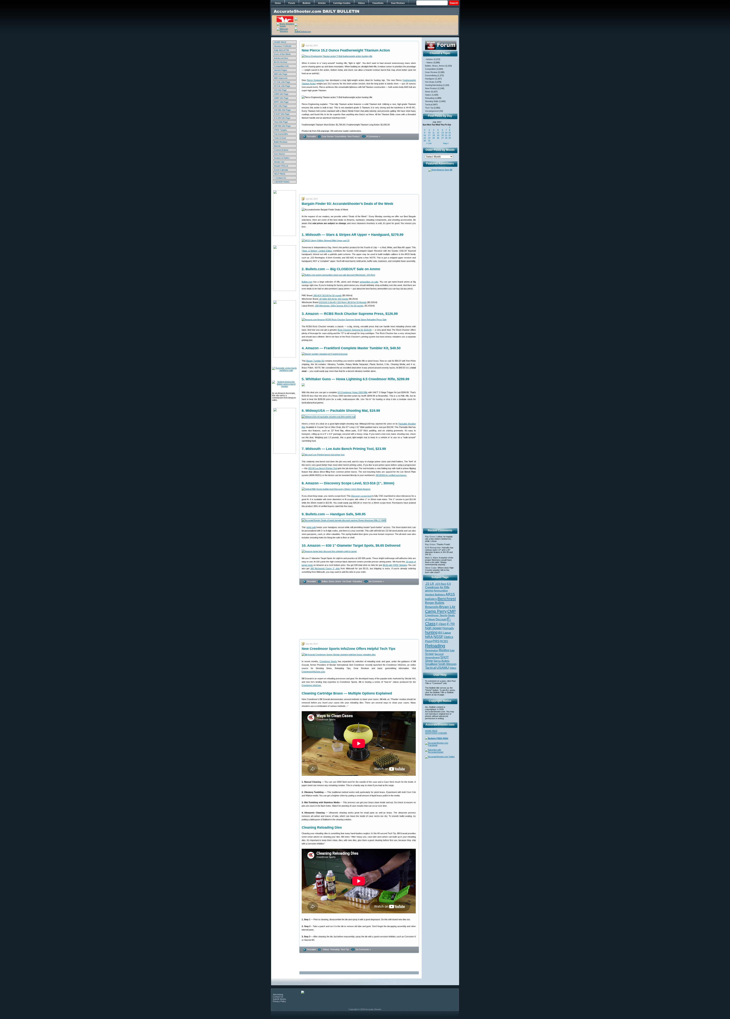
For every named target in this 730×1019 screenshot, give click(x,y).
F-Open (441, 624)
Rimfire (444, 650)
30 (425, 140)
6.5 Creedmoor (438, 585)
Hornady (448, 628)
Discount (441, 619)
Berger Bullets (434, 602)
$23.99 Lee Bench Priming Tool (322, 468)
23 (425, 138)
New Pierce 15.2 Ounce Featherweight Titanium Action (346, 50)
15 (449, 132)
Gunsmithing (340, 136)
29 (449, 138)
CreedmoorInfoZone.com (313, 672)
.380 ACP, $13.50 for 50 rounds (327, 295)
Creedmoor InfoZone (311, 685)
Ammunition (441, 590)
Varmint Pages (280, 70)
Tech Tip (345, 949)
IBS (440, 632)
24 (429, 138)
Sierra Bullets (441, 660)
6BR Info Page (280, 74)
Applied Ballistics (435, 594)
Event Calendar (281, 170)
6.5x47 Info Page (282, 114)
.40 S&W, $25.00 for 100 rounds (333, 299)
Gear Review (328, 136)
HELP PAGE (279, 174)
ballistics (431, 599)
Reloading (357, 581)
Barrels (277, 146)
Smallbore (431, 664)
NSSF (438, 637)
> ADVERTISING (282, 182)
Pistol (428, 641)
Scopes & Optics (282, 158)
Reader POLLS (281, 166)
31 (429, 140)
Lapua (447, 632)
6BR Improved (280, 78)
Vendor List (279, 162)
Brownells (432, 607)
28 (446, 138)
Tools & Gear (280, 138)
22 (449, 135)
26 (438, 138)
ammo (429, 590)
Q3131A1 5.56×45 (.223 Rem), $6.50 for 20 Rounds (343, 302)
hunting (431, 632)
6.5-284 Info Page (282, 118)
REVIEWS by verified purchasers (391, 475)
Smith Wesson (447, 664)
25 (433, 138)
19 (438, 135)
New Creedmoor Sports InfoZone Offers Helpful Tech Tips (348, 649)
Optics (428, 95)
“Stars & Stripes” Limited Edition (317, 251)
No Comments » (376, 581)
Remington (431, 650)
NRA (429, 637)
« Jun (429, 143)
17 (429, 135)
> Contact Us (280, 178)
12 (438, 132)
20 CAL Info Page (282, 86)
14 (446, 132)
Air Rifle (444, 587)
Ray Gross (430, 536)
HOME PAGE (280, 42)
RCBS (444, 641)
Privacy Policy (279, 1001)
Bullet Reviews (280, 142)
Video (452, 668)
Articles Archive (281, 58)
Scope (429, 654)
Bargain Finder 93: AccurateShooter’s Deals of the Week (347, 204)
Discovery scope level (361, 496)
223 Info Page (280, 90)
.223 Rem (440, 583)
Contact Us (278, 997)
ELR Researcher (433, 547)
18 (433, 135)
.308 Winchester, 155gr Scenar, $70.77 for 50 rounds (339, 306)
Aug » (445, 143)
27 (442, 138)
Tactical (428, 104)
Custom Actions (281, 150)
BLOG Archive (280, 62)
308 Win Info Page (282, 126)
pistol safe (311, 527)
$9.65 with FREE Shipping (395, 565)
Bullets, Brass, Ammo (331, 581)
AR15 (450, 594)
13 (442, 132)
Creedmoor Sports (328, 661)
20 (442, 135)
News (427, 91)
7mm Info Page (281, 122)
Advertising (278, 994)
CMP (451, 611)
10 (429, 132)
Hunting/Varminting (433, 85)
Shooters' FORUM (282, 46)
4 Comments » (373, 136)
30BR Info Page (281, 98)
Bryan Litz (447, 607)
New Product (353, 136)
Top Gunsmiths (281, 134)
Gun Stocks (279, 154)
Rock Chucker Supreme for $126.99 (354, 330)
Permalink (311, 136)
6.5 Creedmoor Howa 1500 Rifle (353, 392)
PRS (436, 641)
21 (446, 135)
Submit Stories (279, 999)
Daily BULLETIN (281, 50)
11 (433, 132)
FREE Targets (280, 130)
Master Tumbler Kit (315, 361)
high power (433, 628)
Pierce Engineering (316, 80)
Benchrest (446, 598)
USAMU (442, 668)
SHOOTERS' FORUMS (436, 733)
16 (425, 135)
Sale (452, 650)
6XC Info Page (280, 106)
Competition (430, 69)
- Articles (429, 59)
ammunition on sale (369, 282)
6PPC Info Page (281, 102)
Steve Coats (430, 568)
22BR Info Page (281, 94)
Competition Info (281, 66)
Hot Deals (347, 581)
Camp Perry (436, 611)
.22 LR (429, 583)
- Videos (325, 949)
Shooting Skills (431, 101)
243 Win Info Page (282, 110)
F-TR (451, 624)
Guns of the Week (282, 54)
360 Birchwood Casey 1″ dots (325, 568)
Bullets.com (307, 282)
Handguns (430, 79)
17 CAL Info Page (282, 82)
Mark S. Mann (431, 558)
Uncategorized (432, 111)
